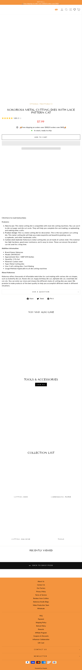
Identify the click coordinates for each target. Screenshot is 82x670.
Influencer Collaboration (41, 639)
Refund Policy (41, 626)
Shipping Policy (41, 622)
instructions (21, 218)
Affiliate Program (41, 633)
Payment (41, 619)
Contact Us (41, 585)
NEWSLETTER (40, 656)
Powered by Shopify (41, 668)
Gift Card (41, 643)
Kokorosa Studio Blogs (41, 602)
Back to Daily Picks (42, 565)
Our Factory (41, 588)
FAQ (41, 616)
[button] (41, 143)
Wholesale (41, 608)
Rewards (41, 629)
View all (41, 384)
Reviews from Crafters (41, 598)
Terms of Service (41, 595)
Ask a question (41, 292)
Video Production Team (41, 605)
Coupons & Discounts (41, 636)
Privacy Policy (41, 591)
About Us (41, 581)
